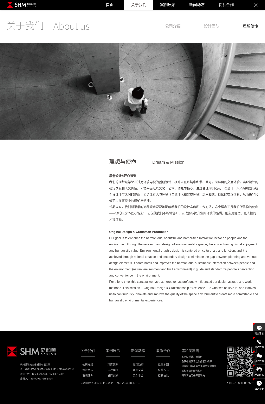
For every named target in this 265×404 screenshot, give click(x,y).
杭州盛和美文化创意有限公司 (35, 364)
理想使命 (250, 26)
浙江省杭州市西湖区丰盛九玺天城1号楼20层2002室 (47, 369)
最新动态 (138, 364)
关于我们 (138, 5)
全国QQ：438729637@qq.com (36, 378)
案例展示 (168, 5)
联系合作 (226, 5)
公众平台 (138, 375)
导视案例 (112, 370)
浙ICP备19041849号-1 (128, 383)
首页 (109, 5)
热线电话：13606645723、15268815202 (42, 374)
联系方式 (163, 370)
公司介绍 (173, 26)
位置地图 (163, 364)
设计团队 (211, 26)
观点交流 (138, 370)
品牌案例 (112, 375)
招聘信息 (163, 375)
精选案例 (112, 364)
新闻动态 (197, 5)
